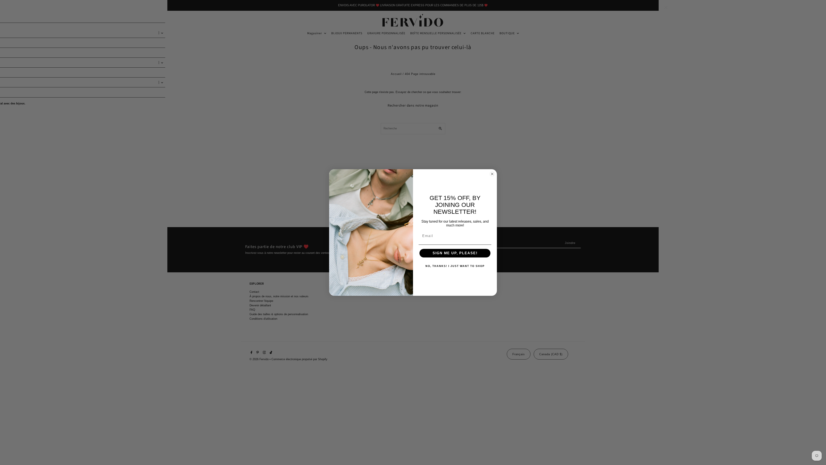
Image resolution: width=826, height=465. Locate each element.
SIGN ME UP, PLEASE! (455, 253)
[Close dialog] (492, 174)
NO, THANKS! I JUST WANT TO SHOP (455, 266)
